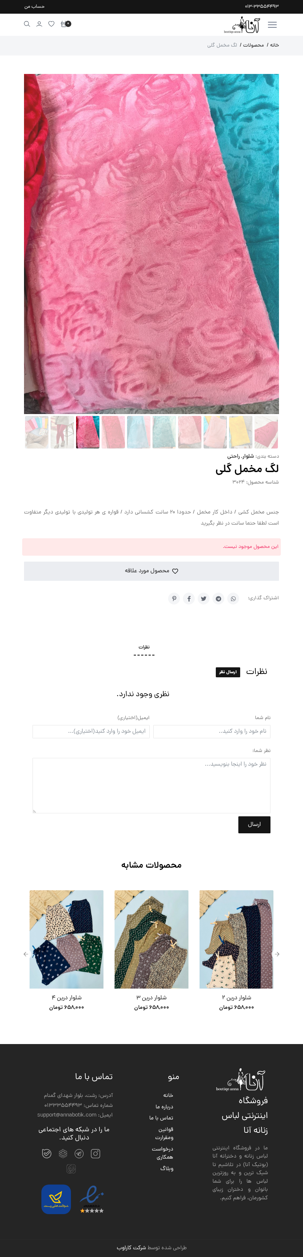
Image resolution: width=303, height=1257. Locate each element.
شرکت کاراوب (131, 1247)
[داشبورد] (39, 24)
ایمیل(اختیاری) (134, 717)
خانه (273, 46)
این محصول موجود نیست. (251, 546)
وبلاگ (166, 1169)
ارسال (254, 824)
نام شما (262, 717)
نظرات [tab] (144, 647)
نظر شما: (261, 750)
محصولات (252, 46)
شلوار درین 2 (236, 997)
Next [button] (277, 953)
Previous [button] (25, 953)
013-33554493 (262, 7)
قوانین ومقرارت (164, 1133)
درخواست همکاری (162, 1153)
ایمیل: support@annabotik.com (75, 1115)
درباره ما (164, 1107)
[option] (66, 953)
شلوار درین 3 (151, 997)
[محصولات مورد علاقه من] (51, 24)
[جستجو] (27, 24)
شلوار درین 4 (67, 997)
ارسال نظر (228, 671)
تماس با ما (161, 1118)
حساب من (34, 7)
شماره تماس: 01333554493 (78, 1105)
